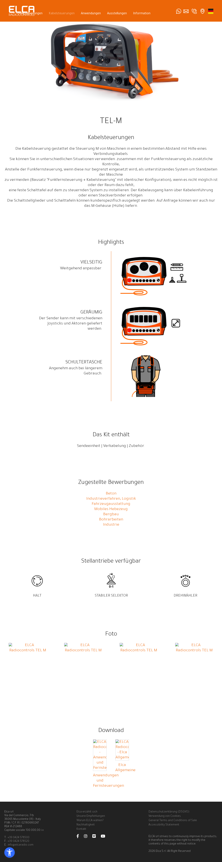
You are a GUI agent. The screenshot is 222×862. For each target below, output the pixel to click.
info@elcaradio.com (20, 845)
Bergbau (111, 514)
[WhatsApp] (178, 11)
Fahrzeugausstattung (111, 504)
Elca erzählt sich (87, 812)
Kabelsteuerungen (62, 14)
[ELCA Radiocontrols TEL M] (28, 651)
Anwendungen (91, 14)
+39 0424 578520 (18, 841)
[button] (9, 852)
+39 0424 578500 (18, 837)
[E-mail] (186, 11)
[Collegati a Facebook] (80, 837)
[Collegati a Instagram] (88, 837)
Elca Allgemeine (125, 768)
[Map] (202, 11)
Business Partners (139, 24)
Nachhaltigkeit (86, 825)
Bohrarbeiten (111, 520)
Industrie (111, 525)
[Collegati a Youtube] (105, 837)
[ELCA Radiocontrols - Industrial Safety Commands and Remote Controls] (210, 11)
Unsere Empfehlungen (91, 816)
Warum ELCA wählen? (90, 820)
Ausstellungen (117, 14)
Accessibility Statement (164, 825)
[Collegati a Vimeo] (96, 837)
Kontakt (100, 24)
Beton (111, 494)
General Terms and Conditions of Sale (173, 820)
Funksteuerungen (30, 14)
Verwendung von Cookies (165, 816)
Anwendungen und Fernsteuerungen (108, 781)
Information (141, 14)
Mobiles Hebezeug (111, 509)
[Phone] (194, 11)
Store (116, 24)
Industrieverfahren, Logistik (111, 499)
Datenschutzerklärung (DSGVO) (169, 812)
